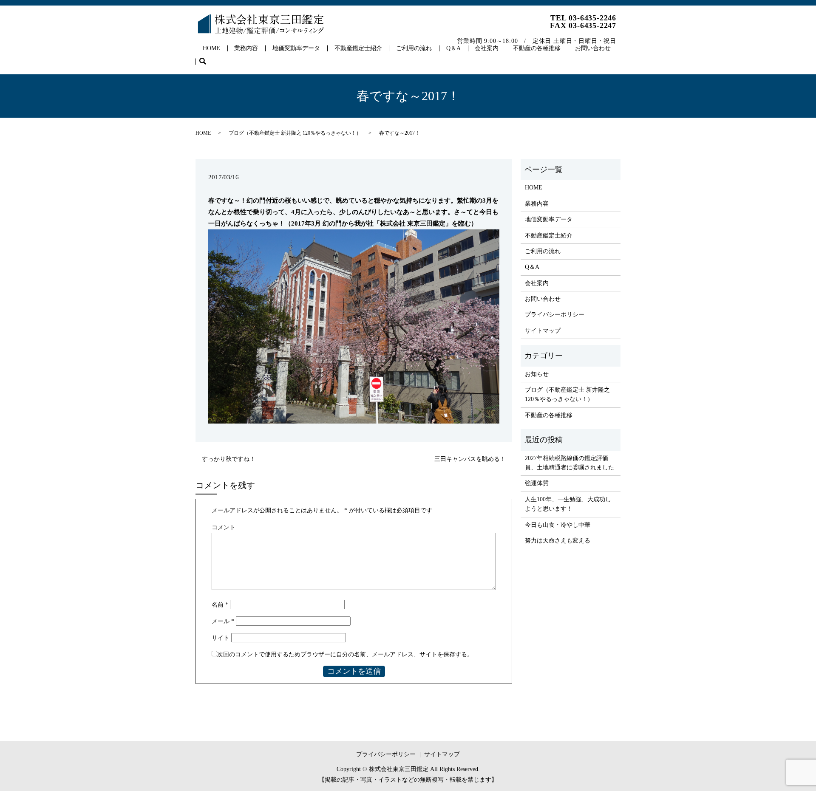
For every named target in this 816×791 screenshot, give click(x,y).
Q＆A (453, 48)
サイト (221, 638)
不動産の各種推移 (537, 48)
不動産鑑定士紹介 (358, 48)
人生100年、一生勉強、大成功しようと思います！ (568, 504)
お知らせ (537, 374)
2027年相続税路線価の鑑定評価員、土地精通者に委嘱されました (569, 463)
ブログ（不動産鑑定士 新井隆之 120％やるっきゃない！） (295, 133)
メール (223, 621)
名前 (220, 605)
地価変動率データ (296, 48)
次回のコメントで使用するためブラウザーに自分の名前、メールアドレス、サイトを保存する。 (345, 654)
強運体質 (537, 483)
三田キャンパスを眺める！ (470, 459)
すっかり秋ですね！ (228, 459)
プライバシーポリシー (554, 314)
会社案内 (487, 48)
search (206, 62)
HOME (211, 48)
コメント (223, 527)
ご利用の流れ (414, 48)
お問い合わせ (593, 48)
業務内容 (246, 48)
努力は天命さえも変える (557, 540)
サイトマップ (543, 331)
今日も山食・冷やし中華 (557, 525)
